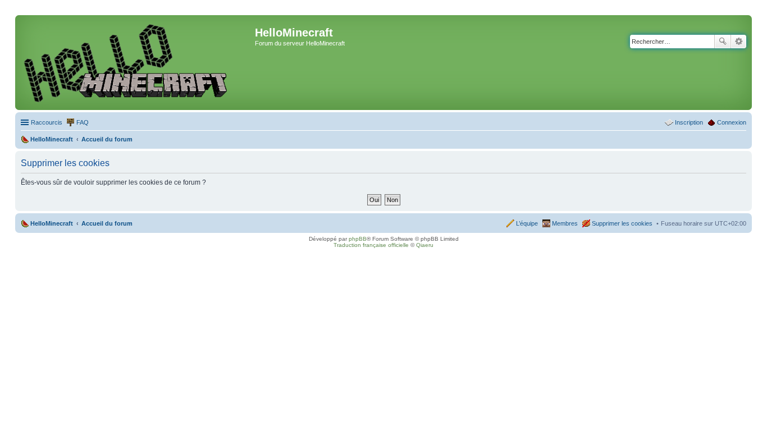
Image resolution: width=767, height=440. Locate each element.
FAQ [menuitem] (82, 122)
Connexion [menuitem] (731, 122)
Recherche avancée (738, 41)
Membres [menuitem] (565, 223)
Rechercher (722, 41)
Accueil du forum (107, 223)
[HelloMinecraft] (136, 62)
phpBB (358, 239)
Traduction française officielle (371, 245)
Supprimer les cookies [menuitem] (622, 223)
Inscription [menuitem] (689, 122)
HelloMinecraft (51, 223)
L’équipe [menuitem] (527, 223)
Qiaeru (424, 245)
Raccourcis (46, 122)
